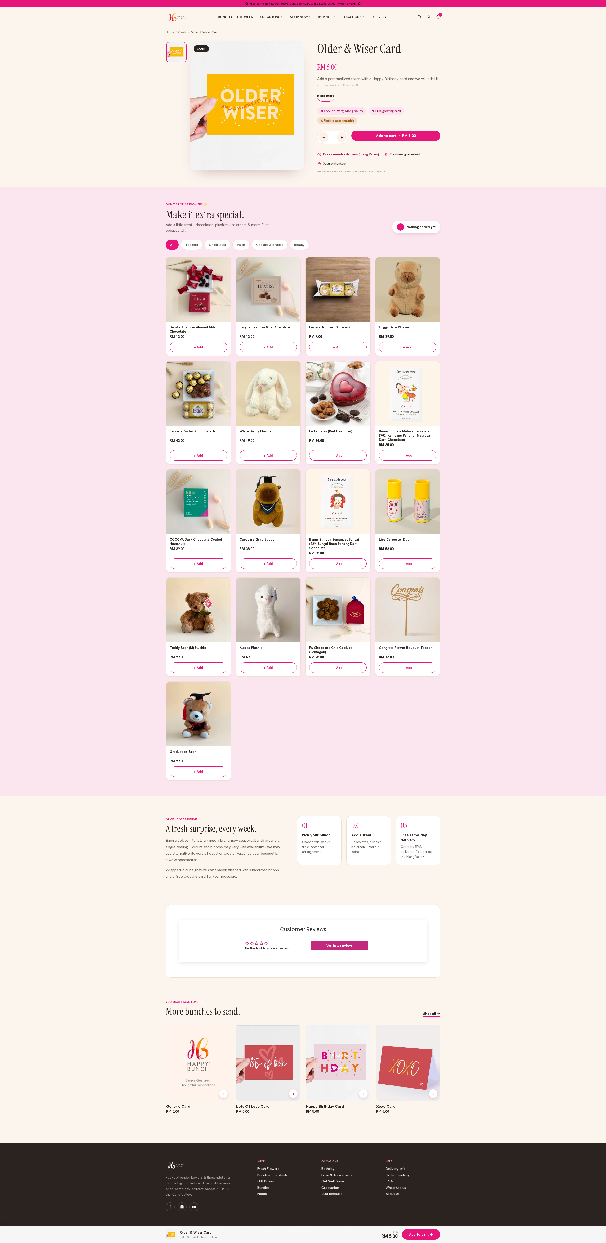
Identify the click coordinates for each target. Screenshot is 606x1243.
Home (170, 32)
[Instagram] (182, 1206)
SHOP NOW (299, 16)
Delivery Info (396, 1169)
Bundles (263, 1187)
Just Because (331, 1194)
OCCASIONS (270, 16)
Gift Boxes (265, 1181)
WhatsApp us (396, 1187)
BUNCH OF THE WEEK (235, 16)
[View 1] (176, 52)
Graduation (330, 1187)
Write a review (339, 945)
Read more (325, 96)
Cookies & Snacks (269, 245)
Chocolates (217, 245)
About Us (393, 1194)
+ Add (198, 347)
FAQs (390, 1181)
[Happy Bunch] (177, 17)
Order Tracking (398, 1175)
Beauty (299, 245)
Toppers (191, 245)
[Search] (419, 16)
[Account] (428, 16)
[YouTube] (193, 1206)
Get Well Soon (332, 1181)
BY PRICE (325, 16)
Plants (262, 1194)
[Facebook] (170, 1206)
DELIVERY (379, 16)
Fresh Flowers (268, 1169)
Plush (241, 245)
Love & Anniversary (336, 1175)
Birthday (327, 1169)
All (172, 245)
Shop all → (431, 1014)
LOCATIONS (351, 16)
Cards (182, 32)
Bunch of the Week (272, 1175)
